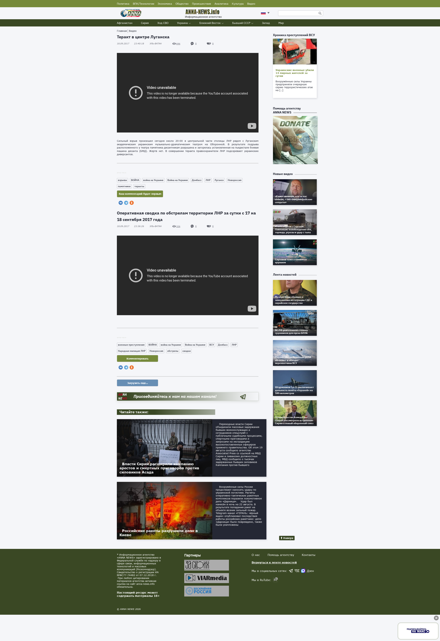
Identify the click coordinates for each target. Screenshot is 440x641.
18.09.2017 (130, 43)
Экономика (165, 3)
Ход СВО (162, 23)
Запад (266, 23)
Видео (251, 3)
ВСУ (211, 344)
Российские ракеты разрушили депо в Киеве (158, 533)
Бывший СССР (241, 23)
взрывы (122, 180)
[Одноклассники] (132, 203)
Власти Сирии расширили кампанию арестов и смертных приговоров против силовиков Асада (159, 468)
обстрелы (172, 350)
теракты (139, 186)
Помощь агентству (281, 554)
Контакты (308, 554)
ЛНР (208, 180)
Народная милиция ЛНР (132, 350)
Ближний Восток (210, 23)
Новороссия (234, 180)
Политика (123, 3)
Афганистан (124, 23)
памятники (124, 186)
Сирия (145, 23)
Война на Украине (177, 180)
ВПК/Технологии (143, 3)
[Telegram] (126, 203)
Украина (182, 23)
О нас (256, 554)
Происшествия (201, 3)
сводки (186, 350)
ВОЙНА (135, 180)
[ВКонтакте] (121, 203)
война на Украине (153, 180)
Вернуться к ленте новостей (274, 562)
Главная (122, 30)
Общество (182, 3)
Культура (238, 3)
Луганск (219, 180)
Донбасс (197, 180)
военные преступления (131, 344)
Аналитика (221, 3)
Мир (281, 23)
